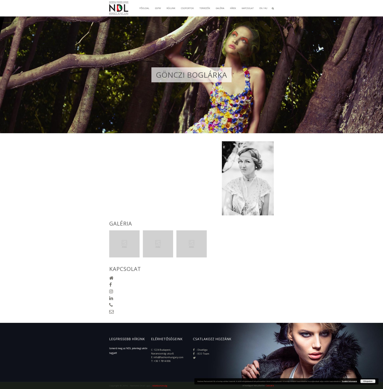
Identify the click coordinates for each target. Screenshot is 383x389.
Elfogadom (368, 381)
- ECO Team (202, 353)
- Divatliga (201, 349)
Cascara (270, 385)
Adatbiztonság (159, 385)
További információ (349, 381)
